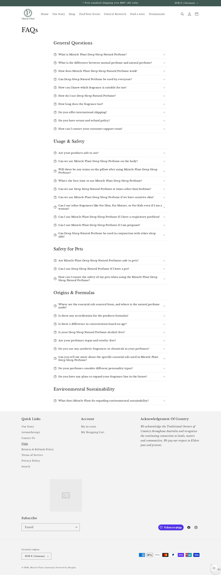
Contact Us (28, 438)
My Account (88, 426)
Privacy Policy (31, 460)
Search (26, 466)
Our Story (28, 426)
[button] (182, 14)
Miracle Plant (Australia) (42, 567)
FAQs (25, 443)
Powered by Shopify (66, 567)
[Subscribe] (76, 527)
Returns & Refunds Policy (38, 449)
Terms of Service (32, 455)
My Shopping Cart (92, 432)
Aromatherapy (31, 432)
